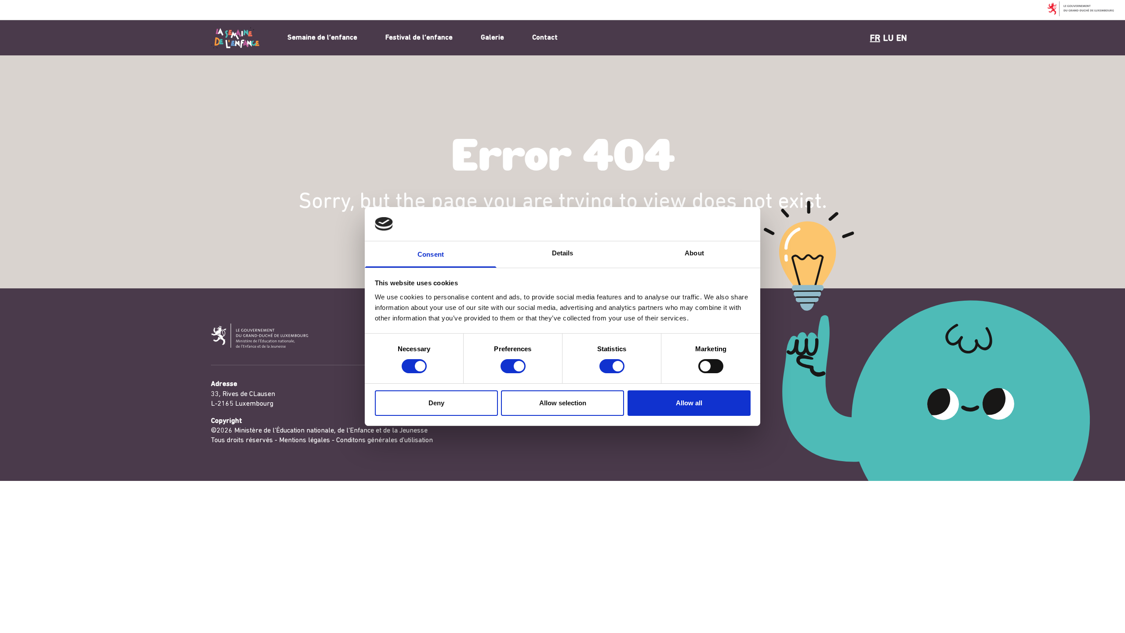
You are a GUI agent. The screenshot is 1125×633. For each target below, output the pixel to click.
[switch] (513, 366)
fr (875, 38)
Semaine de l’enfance (322, 37)
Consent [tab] (430, 254)
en (901, 38)
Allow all (689, 403)
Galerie (492, 37)
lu (888, 38)
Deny (436, 403)
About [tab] (694, 253)
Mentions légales (304, 440)
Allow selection (562, 403)
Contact (545, 37)
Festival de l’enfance (419, 37)
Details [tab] (562, 253)
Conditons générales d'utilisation (384, 440)
